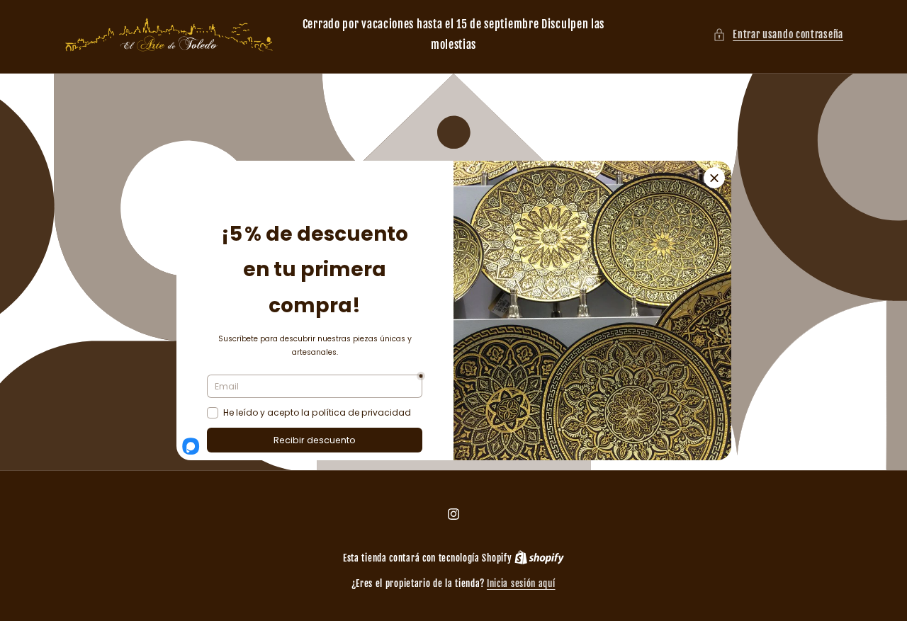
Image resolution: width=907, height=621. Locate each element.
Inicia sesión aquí (521, 583)
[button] (778, 34)
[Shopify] (539, 558)
